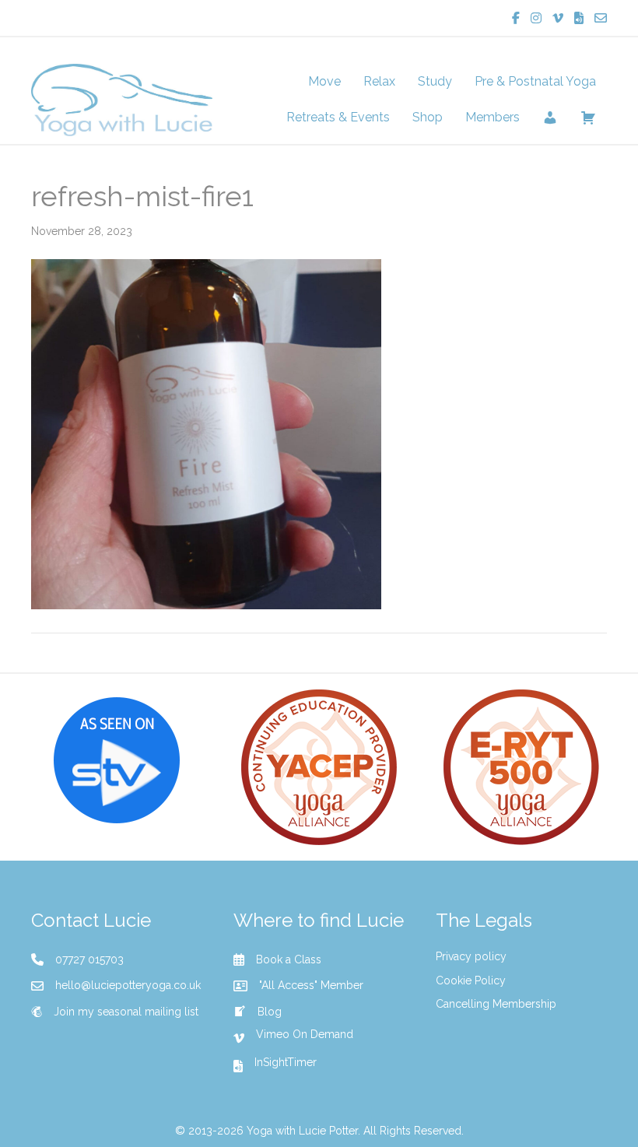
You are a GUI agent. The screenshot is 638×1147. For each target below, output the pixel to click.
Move (324, 81)
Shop (427, 117)
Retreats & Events (338, 117)
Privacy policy (471, 956)
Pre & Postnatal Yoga (535, 81)
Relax (379, 81)
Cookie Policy (471, 980)
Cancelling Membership (496, 1004)
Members (492, 117)
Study (435, 81)
